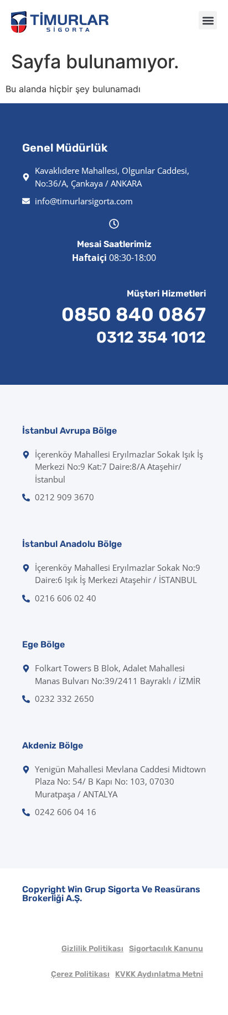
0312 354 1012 (151, 337)
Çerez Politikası (80, 974)
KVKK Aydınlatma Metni (159, 974)
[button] (208, 20)
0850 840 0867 (133, 314)
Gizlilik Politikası (92, 948)
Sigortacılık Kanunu (166, 948)
